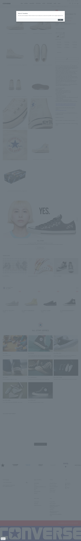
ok (60, 19)
